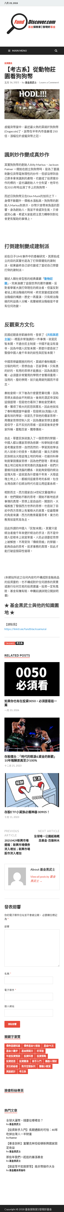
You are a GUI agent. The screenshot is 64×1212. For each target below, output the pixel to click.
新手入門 (36, 1061)
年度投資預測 (13, 1056)
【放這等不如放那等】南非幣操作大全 (30, 1166)
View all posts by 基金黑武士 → (42, 878)
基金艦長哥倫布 (17, 1170)
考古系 (19, 643)
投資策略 (41, 1056)
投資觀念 (8, 63)
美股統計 (10, 1071)
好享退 (40, 1050)
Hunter (13, 1137)
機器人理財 (51, 1061)
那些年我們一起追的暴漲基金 (24, 1157)
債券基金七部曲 (32, 1045)
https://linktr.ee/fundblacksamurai (25, 629)
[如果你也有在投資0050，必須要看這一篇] (32, 697)
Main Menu (19, 50)
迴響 (6, 926)
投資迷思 (10, 1061)
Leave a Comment (49, 82)
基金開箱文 (27, 1050)
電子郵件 (10, 989)
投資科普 (28, 1056)
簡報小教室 (45, 1066)
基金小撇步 (12, 1050)
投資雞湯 (23, 1061)
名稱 (7, 973)
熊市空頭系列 (28, 1066)
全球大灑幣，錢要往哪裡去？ (24, 1120)
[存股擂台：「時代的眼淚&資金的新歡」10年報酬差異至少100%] (32, 752)
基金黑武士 (31, 82)
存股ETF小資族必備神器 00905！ (27, 812)
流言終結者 (12, 1066)
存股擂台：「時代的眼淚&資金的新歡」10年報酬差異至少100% (30, 758)
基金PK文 (49, 1045)
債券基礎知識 (13, 1045)
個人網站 (9, 1006)
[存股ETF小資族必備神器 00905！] (32, 808)
